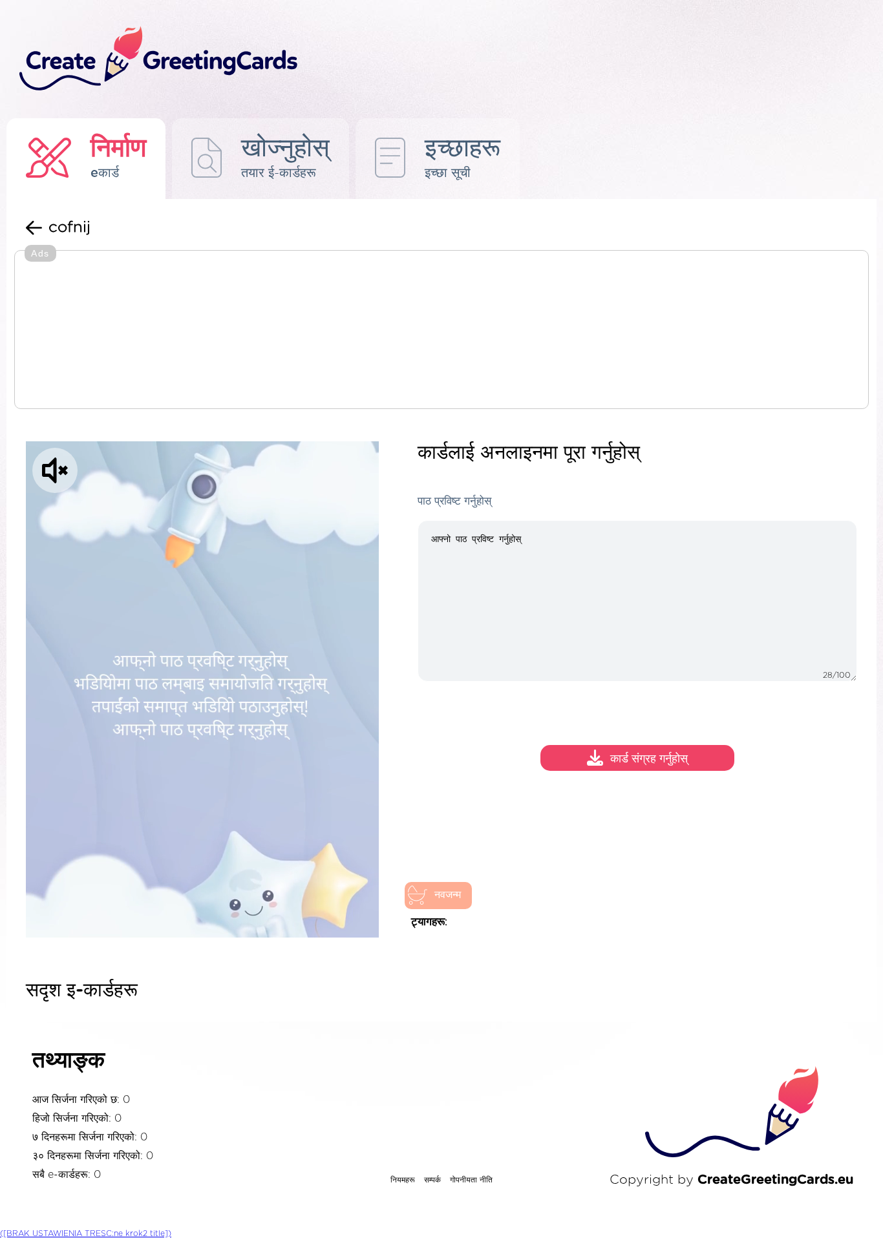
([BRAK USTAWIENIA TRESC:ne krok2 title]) (85, 1233)
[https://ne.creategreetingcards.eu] (411, 59)
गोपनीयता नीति (471, 1180)
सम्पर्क (432, 1180)
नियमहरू (402, 1180)
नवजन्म (447, 895)
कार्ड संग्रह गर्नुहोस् (649, 760)
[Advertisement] (441, 330)
